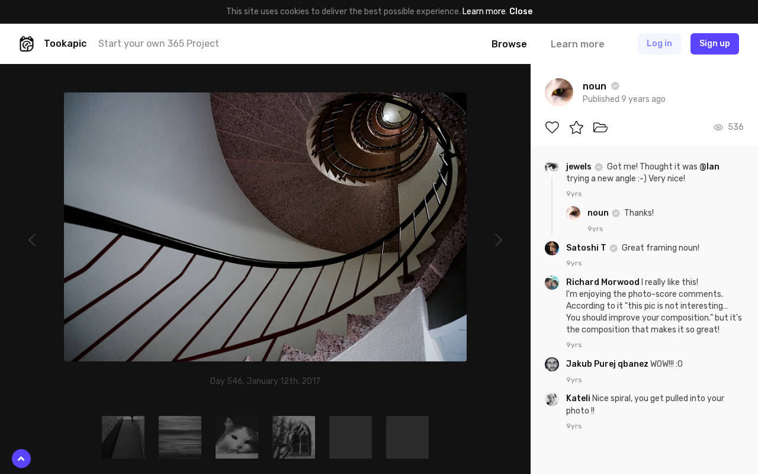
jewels (579, 167)
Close (520, 12)
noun (599, 213)
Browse (509, 44)
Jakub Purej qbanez (608, 364)
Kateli (579, 398)
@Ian (709, 167)
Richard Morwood (603, 282)
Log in (659, 44)
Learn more (484, 12)
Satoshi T (587, 248)
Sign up (714, 44)
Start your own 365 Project (158, 43)
